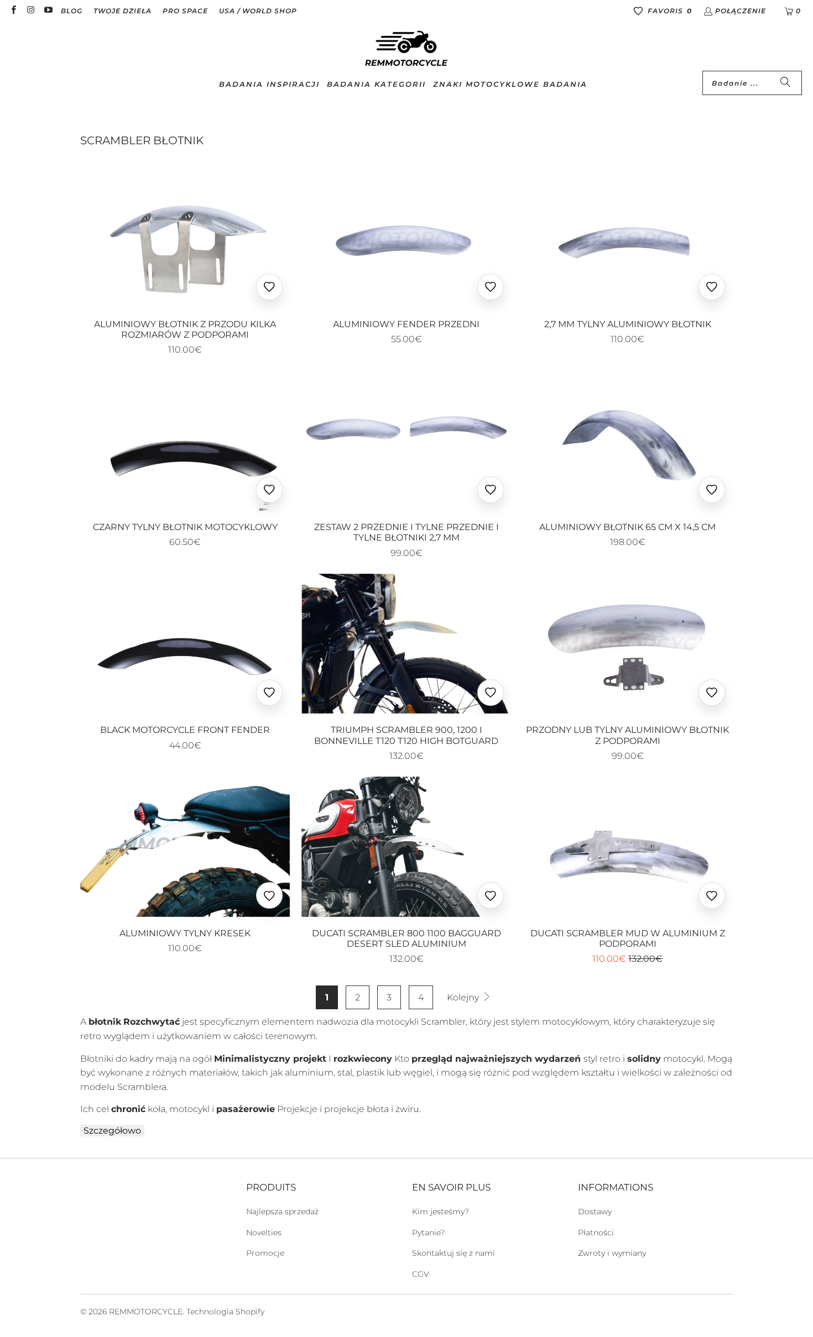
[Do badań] (785, 83)
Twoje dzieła (122, 11)
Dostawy (595, 1212)
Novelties (264, 1233)
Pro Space (185, 11)
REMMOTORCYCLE (146, 1312)
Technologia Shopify (225, 1312)
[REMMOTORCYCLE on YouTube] (48, 11)
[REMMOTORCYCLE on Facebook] (13, 11)
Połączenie (740, 11)
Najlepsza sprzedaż (282, 1212)
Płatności (596, 1233)
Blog (71, 11)
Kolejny (464, 997)
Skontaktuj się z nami (453, 1253)
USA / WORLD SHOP (258, 11)
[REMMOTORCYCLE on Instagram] (30, 11)
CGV (420, 1274)
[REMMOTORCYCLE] (406, 49)
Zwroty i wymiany (612, 1253)
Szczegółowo (112, 1130)
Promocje (265, 1253)
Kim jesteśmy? (440, 1212)
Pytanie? (428, 1233)
